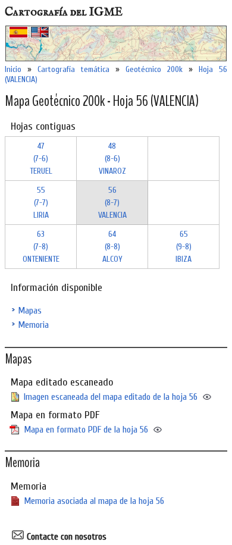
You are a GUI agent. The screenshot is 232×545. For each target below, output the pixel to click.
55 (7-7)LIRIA (41, 202)
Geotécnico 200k (154, 69)
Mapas (30, 310)
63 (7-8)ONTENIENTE (41, 246)
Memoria (33, 325)
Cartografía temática (73, 69)
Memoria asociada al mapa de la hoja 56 (94, 501)
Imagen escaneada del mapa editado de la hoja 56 (110, 396)
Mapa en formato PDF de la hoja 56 (86, 429)
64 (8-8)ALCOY (112, 246)
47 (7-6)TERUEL (41, 158)
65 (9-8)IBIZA (183, 246)
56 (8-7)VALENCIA (112, 202)
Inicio (13, 69)
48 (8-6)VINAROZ (112, 158)
